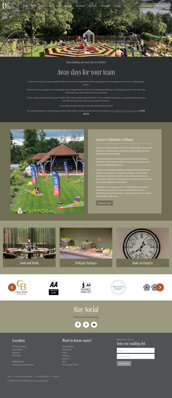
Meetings (68, 5)
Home (9, 376)
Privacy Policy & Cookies (23, 376)
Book (147, 5)
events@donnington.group (122, 110)
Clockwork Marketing (40, 381)
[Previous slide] (12, 287)
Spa (50, 5)
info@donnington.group (23, 364)
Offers (34, 5)
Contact (117, 5)
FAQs (64, 352)
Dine (43, 5)
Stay (25, 5)
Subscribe (124, 363)
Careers (65, 355)
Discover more (104, 203)
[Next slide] (160, 287)
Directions (66, 349)
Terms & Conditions (42, 376)
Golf (58, 5)
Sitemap (55, 376)
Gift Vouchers (162, 5)
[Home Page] (8, 5)
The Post (93, 5)
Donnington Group (70, 364)
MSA (64, 361)
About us (66, 358)
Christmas (105, 5)
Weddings (80, 5)
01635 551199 (17, 361)
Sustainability (68, 346)
